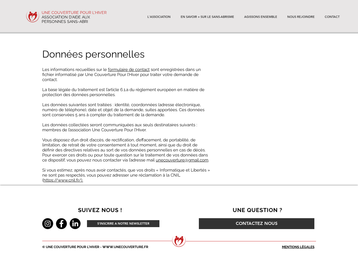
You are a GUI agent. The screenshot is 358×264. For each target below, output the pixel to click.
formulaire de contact (129, 69)
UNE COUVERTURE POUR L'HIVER (74, 12)
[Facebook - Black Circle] (61, 223)
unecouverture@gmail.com (182, 160)
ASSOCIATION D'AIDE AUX (66, 17)
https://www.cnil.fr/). (63, 180)
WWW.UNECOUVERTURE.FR (125, 247)
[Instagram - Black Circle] (47, 223)
